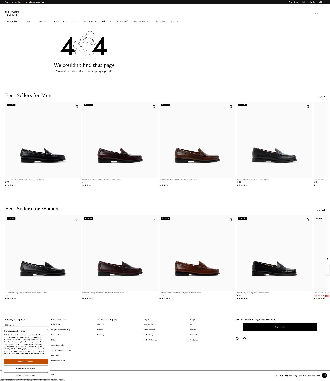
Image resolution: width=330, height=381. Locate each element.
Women (42, 21)
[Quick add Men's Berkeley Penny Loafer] (308, 106)
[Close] (47, 329)
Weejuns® (88, 21)
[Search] (317, 13)
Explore (104, 21)
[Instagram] (237, 338)
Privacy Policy (9, 348)
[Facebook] (244, 338)
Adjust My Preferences (25, 375)
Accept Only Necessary (25, 368)
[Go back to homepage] (12, 13)
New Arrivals (12, 21)
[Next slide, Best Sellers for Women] (327, 259)
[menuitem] (20, 21)
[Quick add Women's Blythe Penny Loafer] (308, 219)
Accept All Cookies (25, 361)
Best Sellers (58, 21)
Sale (74, 21)
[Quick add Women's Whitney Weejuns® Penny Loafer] (76, 219)
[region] (165, 145)
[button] (323, 13)
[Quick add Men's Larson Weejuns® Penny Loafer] (76, 106)
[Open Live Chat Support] (324, 375)
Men (28, 21)
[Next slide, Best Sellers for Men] (327, 145)
